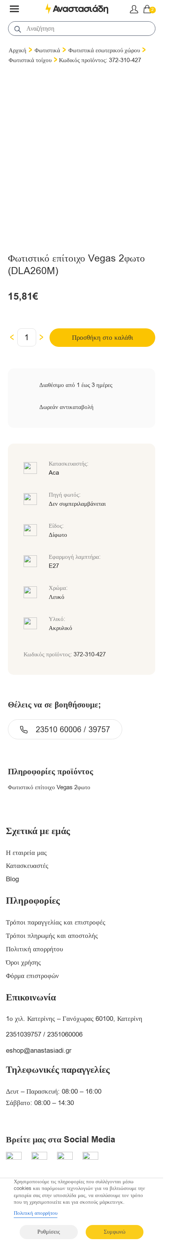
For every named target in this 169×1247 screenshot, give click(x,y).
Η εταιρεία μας (26, 852)
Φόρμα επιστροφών (32, 975)
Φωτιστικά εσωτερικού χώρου (104, 50)
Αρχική (17, 50)
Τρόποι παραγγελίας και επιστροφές (55, 922)
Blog (12, 879)
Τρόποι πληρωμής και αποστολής (52, 935)
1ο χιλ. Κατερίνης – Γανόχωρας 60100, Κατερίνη (74, 1018)
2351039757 (23, 1034)
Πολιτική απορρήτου (34, 949)
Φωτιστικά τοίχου (30, 60)
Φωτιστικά (47, 50)
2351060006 (65, 1034)
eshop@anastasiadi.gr (39, 1050)
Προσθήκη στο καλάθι (102, 337)
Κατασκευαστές (27, 865)
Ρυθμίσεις (48, 1232)
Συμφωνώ (114, 1232)
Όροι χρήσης (23, 962)
